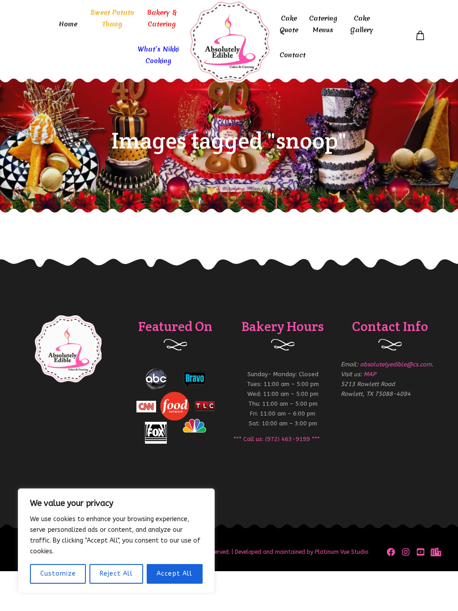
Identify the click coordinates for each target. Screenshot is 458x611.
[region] (116, 540)
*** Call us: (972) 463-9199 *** (276, 439)
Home (68, 24)
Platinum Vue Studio (341, 552)
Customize (58, 573)
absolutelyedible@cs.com (396, 364)
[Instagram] (406, 552)
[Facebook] (391, 552)
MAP (370, 374)
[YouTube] (420, 552)
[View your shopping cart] (420, 35)
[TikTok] (435, 552)
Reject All (116, 573)
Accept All (174, 573)
